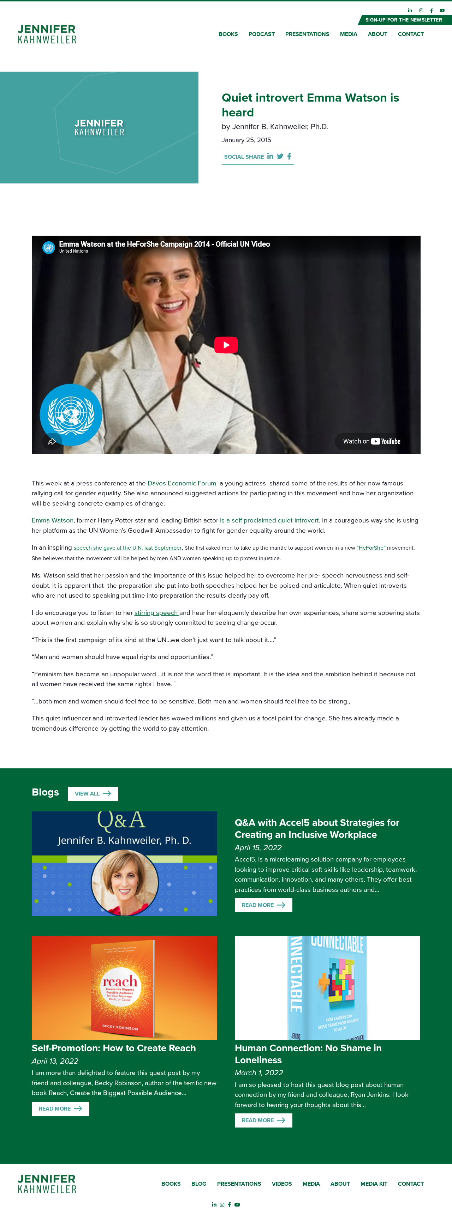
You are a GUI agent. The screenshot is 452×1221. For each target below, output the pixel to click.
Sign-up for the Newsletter (403, 20)
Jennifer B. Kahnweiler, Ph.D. (280, 126)
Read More (258, 905)
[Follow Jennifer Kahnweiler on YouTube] (442, 10)
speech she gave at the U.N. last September (128, 547)
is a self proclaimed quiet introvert (269, 520)
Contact (411, 34)
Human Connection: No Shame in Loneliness (308, 1054)
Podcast (262, 34)
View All (87, 793)
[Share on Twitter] (282, 157)
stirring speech (157, 613)
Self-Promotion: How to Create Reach (114, 1048)
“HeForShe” (372, 547)
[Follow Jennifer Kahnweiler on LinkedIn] (410, 10)
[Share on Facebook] (289, 157)
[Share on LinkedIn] (272, 157)
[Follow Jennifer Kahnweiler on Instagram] (421, 10)
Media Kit (374, 1183)
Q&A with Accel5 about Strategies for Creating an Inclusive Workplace (317, 829)
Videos (282, 1183)
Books (228, 34)
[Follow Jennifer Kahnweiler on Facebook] (431, 10)
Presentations (307, 34)
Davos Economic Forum (183, 483)
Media (348, 34)
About (377, 34)
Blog (199, 1183)
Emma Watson (52, 520)
